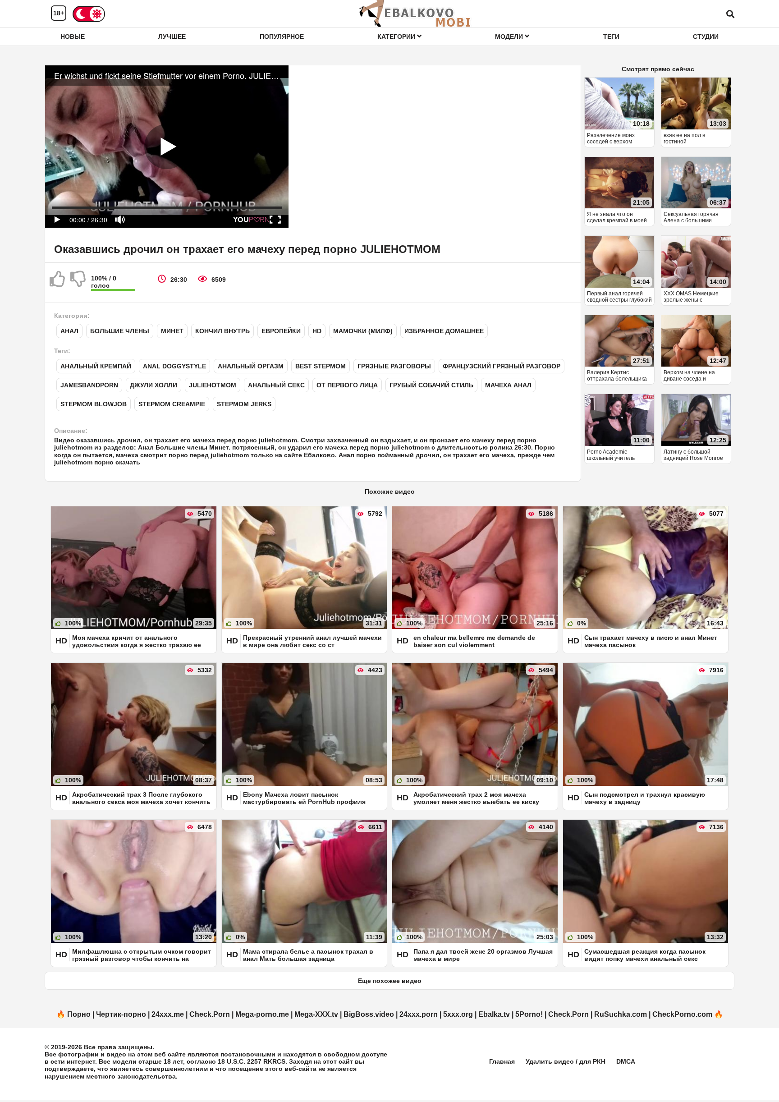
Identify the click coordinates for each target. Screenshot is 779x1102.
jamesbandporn (89, 385)
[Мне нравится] (58, 282)
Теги (611, 36)
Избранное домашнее (444, 331)
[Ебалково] (415, 13)
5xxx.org (458, 1014)
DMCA (625, 1061)
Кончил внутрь (222, 331)
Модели (510, 36)
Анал (69, 331)
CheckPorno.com (682, 1014)
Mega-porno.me (262, 1014)
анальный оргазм (251, 366)
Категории (397, 36)
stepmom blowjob (93, 404)
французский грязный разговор (501, 366)
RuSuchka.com (620, 1014)
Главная (502, 1061)
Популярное (282, 36)
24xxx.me (167, 1014)
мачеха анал (508, 385)
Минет (172, 331)
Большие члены (119, 331)
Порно (79, 1014)
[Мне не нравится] (78, 282)
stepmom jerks (244, 404)
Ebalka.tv (494, 1014)
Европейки (281, 331)
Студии (706, 36)
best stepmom (320, 366)
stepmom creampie (171, 404)
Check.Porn (209, 1014)
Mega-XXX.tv (316, 1014)
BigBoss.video (369, 1014)
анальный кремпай (95, 366)
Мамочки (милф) (363, 331)
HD (316, 331)
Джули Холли (153, 385)
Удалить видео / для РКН (565, 1061)
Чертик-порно (121, 1014)
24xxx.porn (418, 1014)
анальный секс (276, 385)
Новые (72, 36)
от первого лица (347, 385)
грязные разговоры (394, 366)
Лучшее (172, 36)
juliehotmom (212, 385)
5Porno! (529, 1014)
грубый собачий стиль (431, 385)
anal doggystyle (174, 366)
